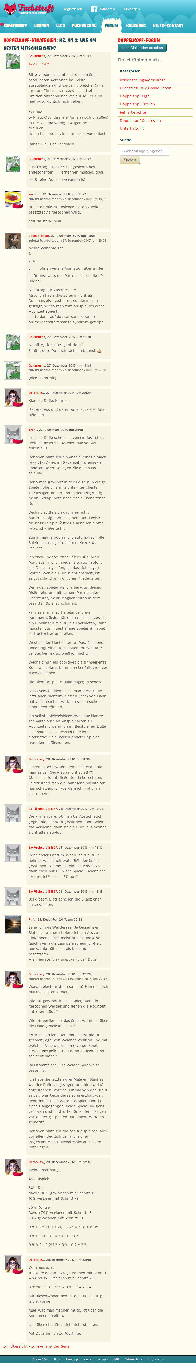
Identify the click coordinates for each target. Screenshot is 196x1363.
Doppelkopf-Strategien (29, 39)
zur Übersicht (15, 1346)
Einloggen (132, 9)
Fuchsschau (84, 25)
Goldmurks (37, 56)
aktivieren (107, 9)
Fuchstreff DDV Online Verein (146, 88)
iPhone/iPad (40, 1359)
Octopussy (36, 393)
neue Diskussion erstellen (142, 48)
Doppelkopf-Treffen (137, 104)
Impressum (156, 1359)
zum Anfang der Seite (50, 1346)
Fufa (32, 920)
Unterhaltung (132, 128)
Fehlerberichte (133, 112)
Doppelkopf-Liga (135, 96)
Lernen (41, 25)
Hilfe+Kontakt (168, 25)
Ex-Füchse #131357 (43, 809)
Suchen (130, 160)
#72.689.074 (40, 64)
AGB (116, 1359)
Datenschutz (133, 1359)
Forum (111, 25)
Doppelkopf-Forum (139, 39)
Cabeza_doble (39, 236)
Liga (60, 25)
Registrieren (72, 9)
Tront (33, 430)
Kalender (136, 25)
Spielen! (14, 25)
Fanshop (72, 1359)
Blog (57, 1359)
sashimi (34, 194)
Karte (87, 1359)
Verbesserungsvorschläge (143, 80)
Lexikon (102, 1359)
